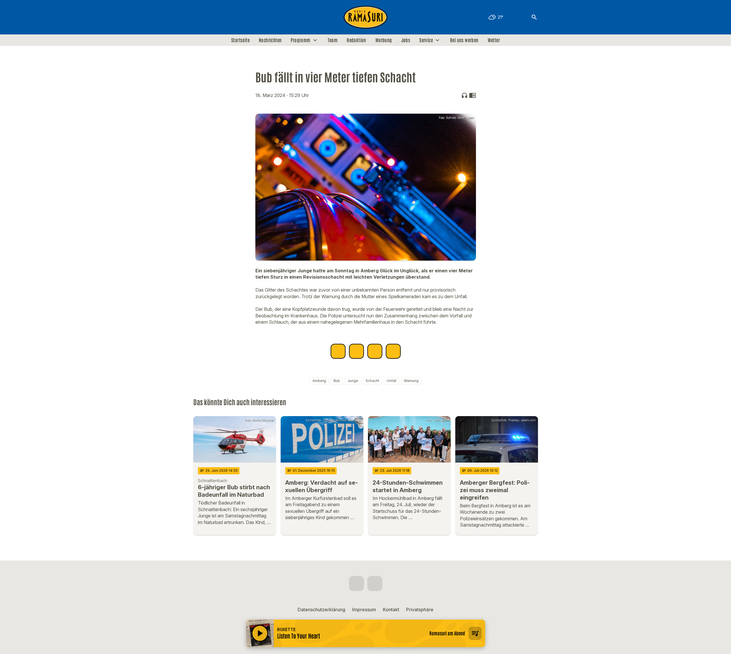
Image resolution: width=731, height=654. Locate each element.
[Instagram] (210, 17)
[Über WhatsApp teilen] (375, 351)
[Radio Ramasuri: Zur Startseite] (365, 17)
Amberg (319, 381)
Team (333, 40)
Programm (300, 40)
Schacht (372, 381)
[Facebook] (199, 17)
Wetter (494, 40)
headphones (464, 95)
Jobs (405, 40)
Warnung (411, 381)
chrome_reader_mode (472, 95)
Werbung (383, 40)
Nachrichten (270, 40)
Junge (353, 381)
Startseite (240, 40)
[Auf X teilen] (356, 351)
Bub (336, 381)
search (534, 17)
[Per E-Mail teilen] (393, 351)
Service (426, 40)
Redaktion (356, 40)
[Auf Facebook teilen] (338, 351)
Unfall (391, 381)
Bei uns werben (464, 40)
